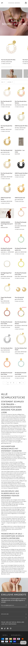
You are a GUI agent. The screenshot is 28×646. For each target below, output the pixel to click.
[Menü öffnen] (3, 3)
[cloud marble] (24, 230)
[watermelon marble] (13, 254)
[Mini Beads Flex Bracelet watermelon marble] (7, 239)
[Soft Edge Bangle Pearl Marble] (7, 264)
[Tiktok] (4, 628)
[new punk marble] (24, 330)
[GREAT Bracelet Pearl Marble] (7, 189)
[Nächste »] (23, 382)
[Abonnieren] (25, 605)
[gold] (13, 155)
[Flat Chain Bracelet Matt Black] (7, 117)
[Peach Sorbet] (13, 379)
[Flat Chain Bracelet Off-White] (11, 48)
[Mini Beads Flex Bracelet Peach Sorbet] (7, 364)
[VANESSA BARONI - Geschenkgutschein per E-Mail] (7, 213)
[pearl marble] (13, 179)
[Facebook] (2, 628)
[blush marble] (24, 130)
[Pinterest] (7, 628)
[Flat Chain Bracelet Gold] (7, 141)
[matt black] (13, 132)
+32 (16, 64)
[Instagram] (10, 628)
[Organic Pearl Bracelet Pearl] (7, 288)
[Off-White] (13, 64)
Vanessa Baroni (5, 643)
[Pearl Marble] (13, 204)
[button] (14, 618)
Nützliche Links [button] (5, 614)
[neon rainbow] (10, 279)
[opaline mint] (11, 64)
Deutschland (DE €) (15, 635)
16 (19, 382)
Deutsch (5, 635)
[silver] (13, 352)
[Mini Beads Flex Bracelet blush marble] (7, 313)
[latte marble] (13, 279)
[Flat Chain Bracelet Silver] (7, 339)
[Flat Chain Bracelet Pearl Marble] (7, 164)
